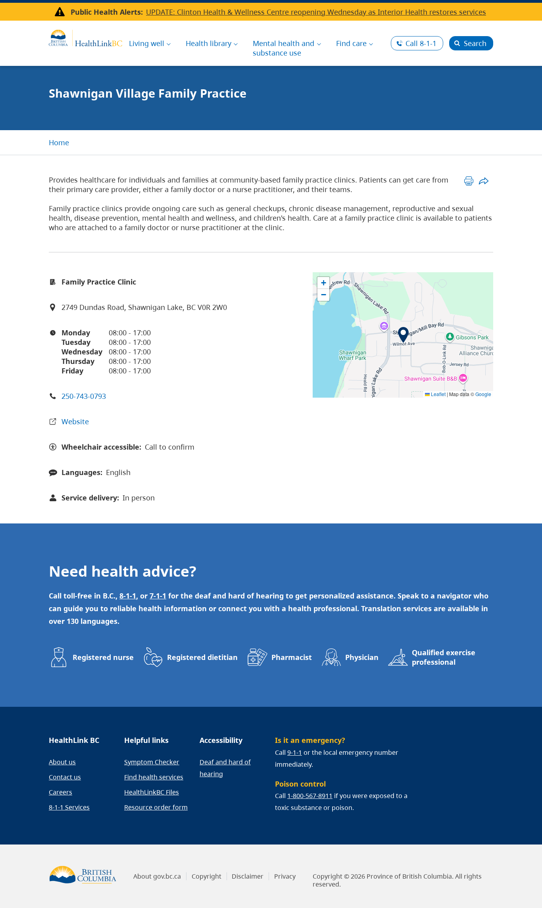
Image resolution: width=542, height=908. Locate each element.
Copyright (206, 876)
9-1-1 (294, 752)
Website (75, 421)
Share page (483, 181)
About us (62, 762)
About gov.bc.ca (157, 876)
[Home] (85, 37)
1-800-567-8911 (310, 795)
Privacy (285, 876)
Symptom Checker (151, 762)
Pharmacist (291, 657)
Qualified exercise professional (443, 657)
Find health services (153, 777)
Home (59, 142)
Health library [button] (208, 43)
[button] (403, 335)
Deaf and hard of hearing (225, 768)
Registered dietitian (202, 657)
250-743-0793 (84, 396)
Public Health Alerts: (107, 12)
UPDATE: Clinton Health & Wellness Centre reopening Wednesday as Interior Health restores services (316, 12)
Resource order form (156, 807)
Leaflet (438, 394)
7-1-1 (158, 595)
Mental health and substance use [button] (283, 48)
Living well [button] (146, 43)
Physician (362, 657)
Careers (60, 792)
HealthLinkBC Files (151, 792)
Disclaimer (247, 876)
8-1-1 (421, 43)
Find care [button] (351, 43)
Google (483, 394)
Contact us (65, 777)
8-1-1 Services (69, 807)
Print (469, 181)
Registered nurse (103, 657)
